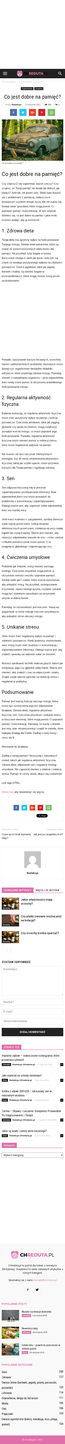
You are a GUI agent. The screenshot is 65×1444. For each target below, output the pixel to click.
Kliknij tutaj (8, 791)
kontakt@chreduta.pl (45, 1280)
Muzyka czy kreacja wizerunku (36, 1311)
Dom (5, 1080)
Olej (4, 1408)
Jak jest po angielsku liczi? (48, 834)
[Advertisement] (32, 34)
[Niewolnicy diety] (10, 1333)
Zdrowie (6, 1064)
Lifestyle (26, 1315)
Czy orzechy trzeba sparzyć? (40, 933)
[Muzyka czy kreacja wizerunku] (10, 1316)
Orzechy (38, 88)
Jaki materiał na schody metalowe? (22, 1075)
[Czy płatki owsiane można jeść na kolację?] (10, 920)
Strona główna (9, 81)
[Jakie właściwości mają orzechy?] (10, 904)
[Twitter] (37, 1289)
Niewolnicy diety (30, 1328)
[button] (60, 73)
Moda (5, 1403)
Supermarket (27, 88)
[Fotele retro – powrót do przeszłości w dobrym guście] (10, 1349)
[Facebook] (27, 1289)
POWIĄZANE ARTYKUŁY (17, 890)
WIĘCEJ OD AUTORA (47, 890)
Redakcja (16, 104)
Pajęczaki (7, 1414)
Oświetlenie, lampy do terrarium (20, 1398)
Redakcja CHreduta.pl (23, 1064)
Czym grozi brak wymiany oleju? (16, 836)
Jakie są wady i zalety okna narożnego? (24, 1131)
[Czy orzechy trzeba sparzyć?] (10, 937)
